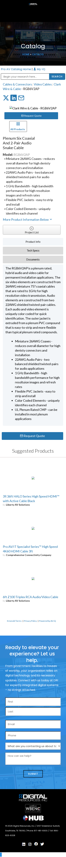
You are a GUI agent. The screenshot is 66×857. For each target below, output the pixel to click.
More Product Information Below (26, 219)
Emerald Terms (14, 621)
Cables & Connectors (17, 84)
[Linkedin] (23, 844)
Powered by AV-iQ (47, 621)
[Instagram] (30, 844)
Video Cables (43, 84)
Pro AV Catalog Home (16, 69)
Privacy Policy (30, 621)
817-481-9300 (41, 830)
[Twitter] (42, 844)
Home (25, 54)
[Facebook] (36, 844)
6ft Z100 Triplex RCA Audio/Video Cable (30, 597)
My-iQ (40, 69)
